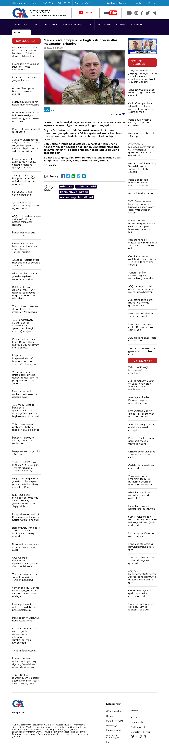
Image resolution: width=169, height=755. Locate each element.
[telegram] (154, 13)
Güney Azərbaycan (50, 24)
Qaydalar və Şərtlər (140, 732)
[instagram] (136, 13)
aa (52, 109)
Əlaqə (33, 3)
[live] (85, 13)
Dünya (34, 24)
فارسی (138, 3)
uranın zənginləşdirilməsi (76, 197)
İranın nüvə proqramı (74, 191)
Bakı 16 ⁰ (64, 3)
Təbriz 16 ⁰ (82, 3)
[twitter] (147, 13)
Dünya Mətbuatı (114, 721)
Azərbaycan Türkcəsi (117, 3)
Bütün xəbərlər (20, 24)
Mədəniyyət (120, 24)
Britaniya (66, 186)
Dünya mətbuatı (104, 24)
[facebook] (141, 13)
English (152, 3)
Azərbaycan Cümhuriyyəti (73, 24)
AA (46, 109)
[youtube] (110, 13)
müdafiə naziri (86, 186)
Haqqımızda (19, 3)
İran (90, 24)
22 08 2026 (47, 3)
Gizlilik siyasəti (138, 727)
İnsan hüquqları (136, 24)
